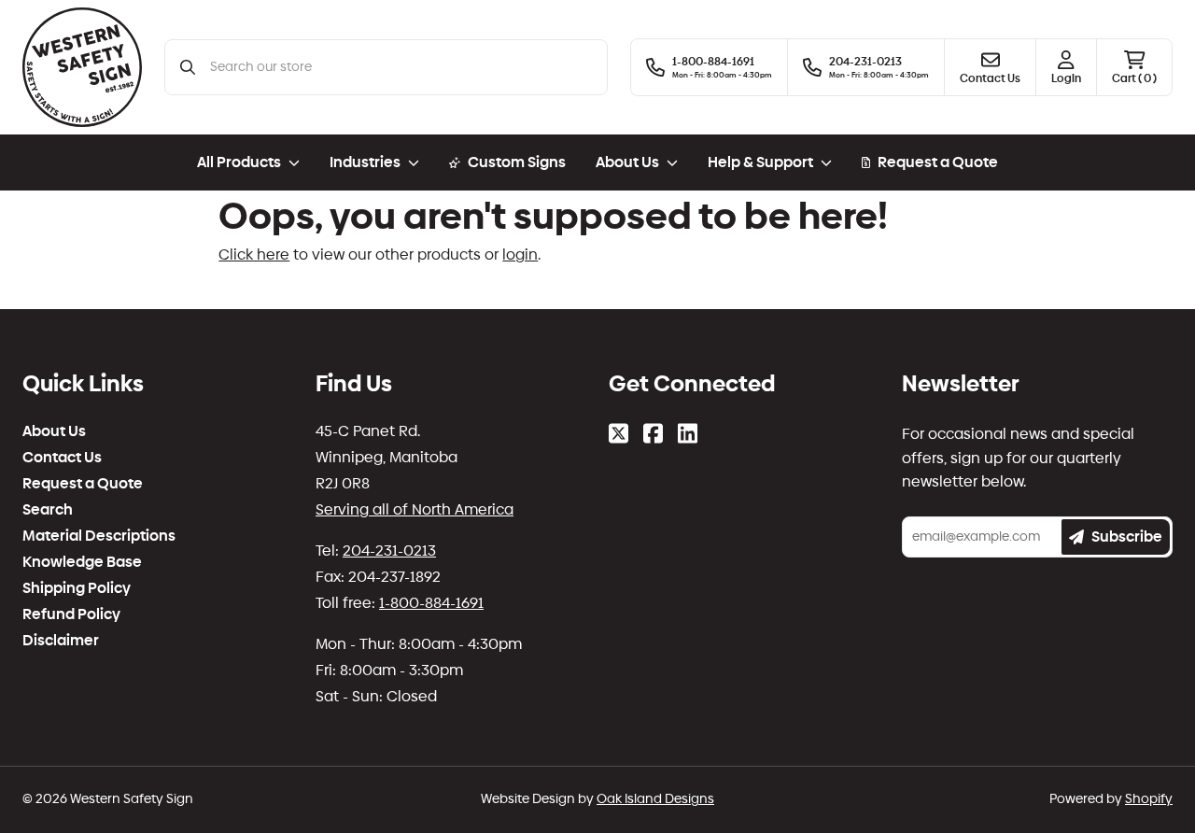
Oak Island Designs (655, 799)
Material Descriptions (99, 536)
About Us (54, 431)
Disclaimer (60, 640)
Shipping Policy (76, 588)
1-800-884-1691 (431, 603)
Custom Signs (517, 162)
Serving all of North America (414, 509)
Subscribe (1126, 536)
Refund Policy (71, 614)
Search (47, 510)
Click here (253, 254)
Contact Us (62, 457)
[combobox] (401, 67)
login (520, 254)
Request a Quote (938, 162)
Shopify (1149, 799)
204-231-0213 (389, 550)
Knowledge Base (82, 562)
